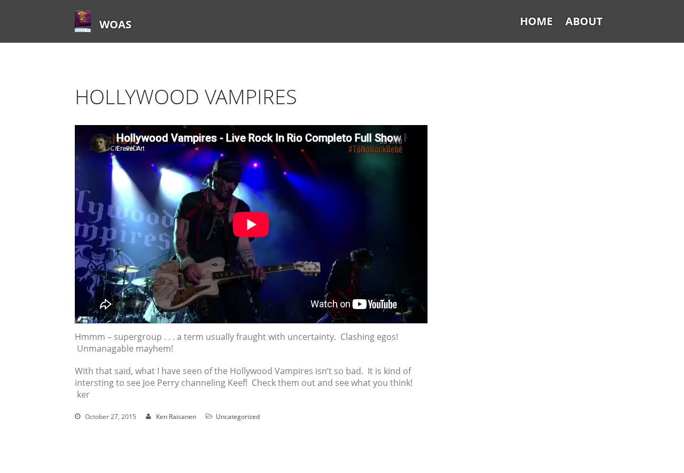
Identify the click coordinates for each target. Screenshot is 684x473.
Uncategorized (238, 416)
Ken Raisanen (176, 416)
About (584, 21)
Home (536, 21)
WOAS (115, 24)
